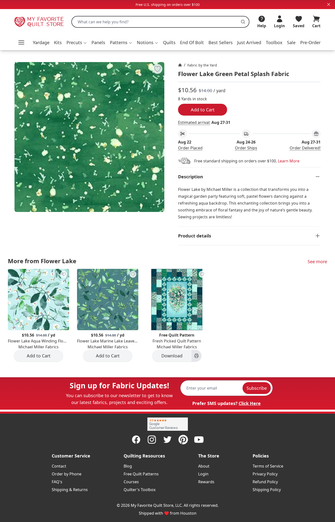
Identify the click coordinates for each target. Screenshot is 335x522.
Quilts (169, 42)
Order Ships (246, 148)
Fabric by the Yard (202, 65)
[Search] (243, 22)
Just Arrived (249, 42)
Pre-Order (310, 42)
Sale (291, 42)
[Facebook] (136, 439)
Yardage (41, 42)
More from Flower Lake (42, 261)
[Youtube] (199, 439)
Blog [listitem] (128, 466)
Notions (145, 42)
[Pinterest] (183, 439)
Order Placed (190, 148)
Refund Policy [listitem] (265, 481)
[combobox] (160, 22)
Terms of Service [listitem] (268, 466)
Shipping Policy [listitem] (267, 489)
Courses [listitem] (131, 481)
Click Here (250, 403)
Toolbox (274, 42)
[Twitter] (167, 439)
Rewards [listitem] (206, 481)
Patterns (119, 42)
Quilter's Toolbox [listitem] (139, 489)
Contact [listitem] (59, 466)
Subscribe (256, 388)
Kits (58, 42)
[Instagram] (152, 439)
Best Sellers (220, 42)
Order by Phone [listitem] (66, 474)
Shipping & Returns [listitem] (70, 489)
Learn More (288, 161)
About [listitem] (203, 466)
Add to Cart (203, 110)
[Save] (157, 69)
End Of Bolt (192, 42)
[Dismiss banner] (328, 4)
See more (317, 261)
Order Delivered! (305, 148)
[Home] (180, 65)
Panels (98, 42)
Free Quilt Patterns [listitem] (141, 474)
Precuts (74, 42)
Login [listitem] (203, 474)
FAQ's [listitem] (57, 481)
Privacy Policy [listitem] (265, 474)
